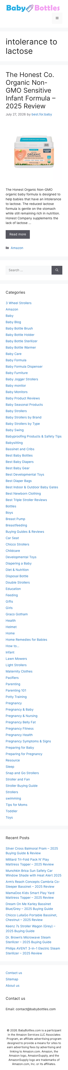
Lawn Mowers (16, 659)
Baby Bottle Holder (20, 335)
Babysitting (14, 443)
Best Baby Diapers (20, 462)
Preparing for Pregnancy (24, 754)
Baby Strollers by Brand (24, 417)
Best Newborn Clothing (23, 493)
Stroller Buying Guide (22, 786)
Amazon (17, 248)
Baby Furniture (17, 373)
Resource (13, 760)
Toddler (11, 811)
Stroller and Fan (18, 779)
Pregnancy (14, 703)
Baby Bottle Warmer (21, 347)
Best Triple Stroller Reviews (26, 500)
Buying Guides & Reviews (25, 532)
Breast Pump (15, 519)
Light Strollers (16, 665)
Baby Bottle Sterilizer (21, 341)
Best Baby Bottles (19, 455)
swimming (13, 798)
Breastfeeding (16, 525)
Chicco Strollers (17, 544)
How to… (12, 646)
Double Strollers (18, 582)
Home (10, 633)
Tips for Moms (16, 805)
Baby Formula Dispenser (24, 366)
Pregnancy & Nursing (21, 716)
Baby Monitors (17, 392)
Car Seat (12, 538)
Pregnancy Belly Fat (21, 722)
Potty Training (16, 697)
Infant (10, 652)
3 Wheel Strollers (19, 303)
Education (13, 589)
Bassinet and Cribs (20, 449)
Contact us (14, 973)
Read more (17, 234)
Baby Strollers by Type (23, 424)
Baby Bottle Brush (19, 328)
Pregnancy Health (19, 735)
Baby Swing (15, 430)
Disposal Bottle (17, 576)
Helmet (11, 627)
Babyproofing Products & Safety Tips (34, 436)
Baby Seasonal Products (24, 404)
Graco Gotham (17, 614)
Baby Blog (13, 322)
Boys (9, 512)
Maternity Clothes (19, 671)
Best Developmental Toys (25, 474)
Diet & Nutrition (17, 570)
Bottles (11, 506)
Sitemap (12, 979)
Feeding (12, 595)
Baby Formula (16, 360)
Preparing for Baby (20, 747)
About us (12, 985)
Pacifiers (12, 678)
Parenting (13, 684)
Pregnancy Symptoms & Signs (28, 741)
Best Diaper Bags (19, 481)
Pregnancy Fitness (20, 728)
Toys (9, 817)
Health (11, 620)
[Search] (57, 270)
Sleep (10, 767)
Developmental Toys (21, 557)
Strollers (12, 792)
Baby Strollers (16, 411)
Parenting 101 (16, 690)
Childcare (13, 551)
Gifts (9, 601)
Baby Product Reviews (23, 398)
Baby (9, 316)
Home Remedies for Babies (26, 639)
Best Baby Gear (17, 468)
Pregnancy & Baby (19, 709)
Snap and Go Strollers (22, 773)
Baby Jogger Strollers (22, 379)
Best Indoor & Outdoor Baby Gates (32, 487)
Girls (9, 608)
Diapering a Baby (19, 563)
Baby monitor (16, 385)
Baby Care (14, 354)
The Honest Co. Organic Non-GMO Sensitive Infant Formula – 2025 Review (31, 90)
